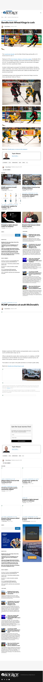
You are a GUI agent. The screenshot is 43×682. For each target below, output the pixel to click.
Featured (5, 20)
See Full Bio (15, 156)
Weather (16, 204)
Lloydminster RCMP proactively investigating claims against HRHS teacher (9, 270)
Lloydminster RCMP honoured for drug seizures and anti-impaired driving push (9, 252)
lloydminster (5, 162)
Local (14, 20)
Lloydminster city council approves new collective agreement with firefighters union (9, 245)
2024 (5, 17)
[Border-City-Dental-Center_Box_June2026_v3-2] (19, 408)
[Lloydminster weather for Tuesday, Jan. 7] (11, 198)
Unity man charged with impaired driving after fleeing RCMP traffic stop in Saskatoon (10, 249)
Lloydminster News (10, 20)
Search (2, 231)
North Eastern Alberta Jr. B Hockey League (21, 59)
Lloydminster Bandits (9, 54)
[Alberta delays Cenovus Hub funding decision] (32, 179)
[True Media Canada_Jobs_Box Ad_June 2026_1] (10, 540)
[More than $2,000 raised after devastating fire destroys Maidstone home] (25, 287)
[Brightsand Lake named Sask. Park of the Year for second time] (25, 236)
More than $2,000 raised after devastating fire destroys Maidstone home (10, 254)
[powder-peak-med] (32, 543)
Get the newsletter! (21, 441)
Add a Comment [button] (7, 169)
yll (26, 162)
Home (2, 17)
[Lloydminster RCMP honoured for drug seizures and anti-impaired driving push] (25, 273)
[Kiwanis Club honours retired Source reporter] (32, 217)
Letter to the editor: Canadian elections (9, 579)
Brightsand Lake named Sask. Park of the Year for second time (10, 243)
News (20, 162)
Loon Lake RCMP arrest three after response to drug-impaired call (10, 261)
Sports (16, 20)
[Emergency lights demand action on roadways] (11, 217)
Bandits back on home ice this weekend (17, 149)
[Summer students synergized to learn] (32, 510)
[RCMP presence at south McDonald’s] (11, 179)
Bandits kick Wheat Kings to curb (16, 366)
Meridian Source (14, 162)
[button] (2, 12)
